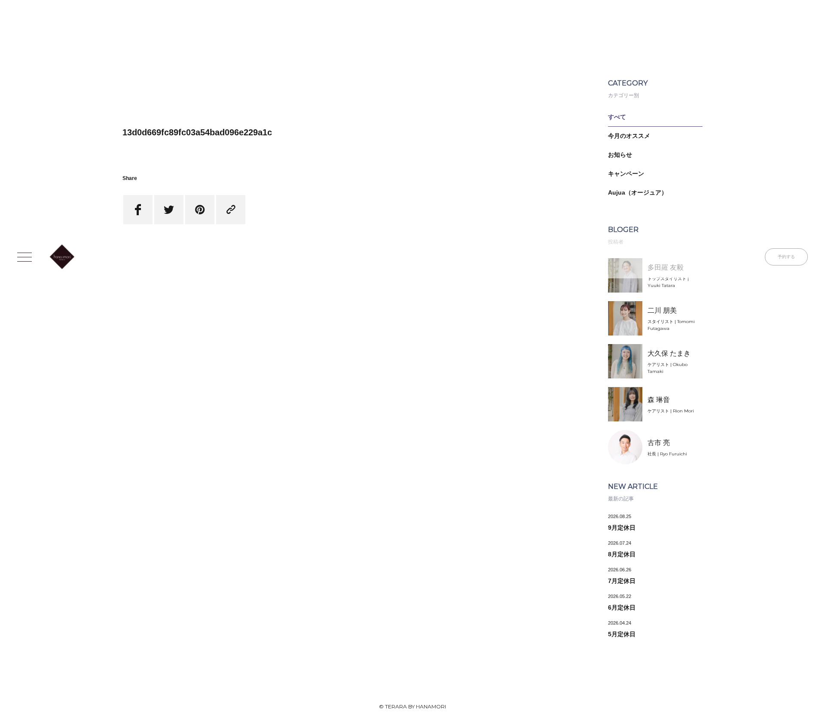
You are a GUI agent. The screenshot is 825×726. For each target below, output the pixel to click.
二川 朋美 (662, 310)
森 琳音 (659, 399)
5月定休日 (622, 634)
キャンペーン (626, 173)
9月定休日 (622, 527)
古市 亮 (659, 442)
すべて (617, 116)
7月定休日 (622, 580)
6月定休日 (622, 607)
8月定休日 (622, 554)
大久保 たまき (669, 353)
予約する (786, 256)
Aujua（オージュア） (637, 192)
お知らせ (620, 154)
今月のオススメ (629, 135)
